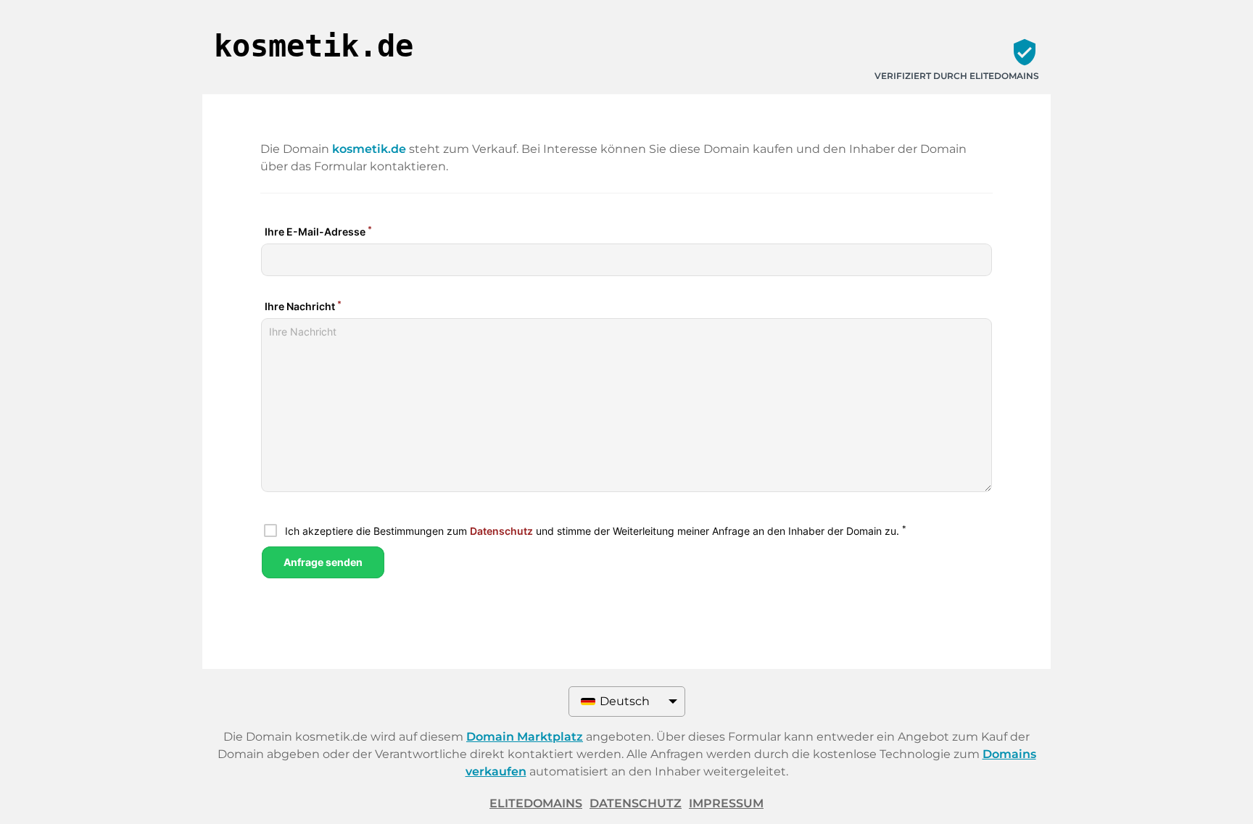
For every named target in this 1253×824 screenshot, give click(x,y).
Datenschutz (636, 803)
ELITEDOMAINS (535, 803)
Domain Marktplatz (524, 737)
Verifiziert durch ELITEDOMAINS (956, 75)
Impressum (726, 803)
